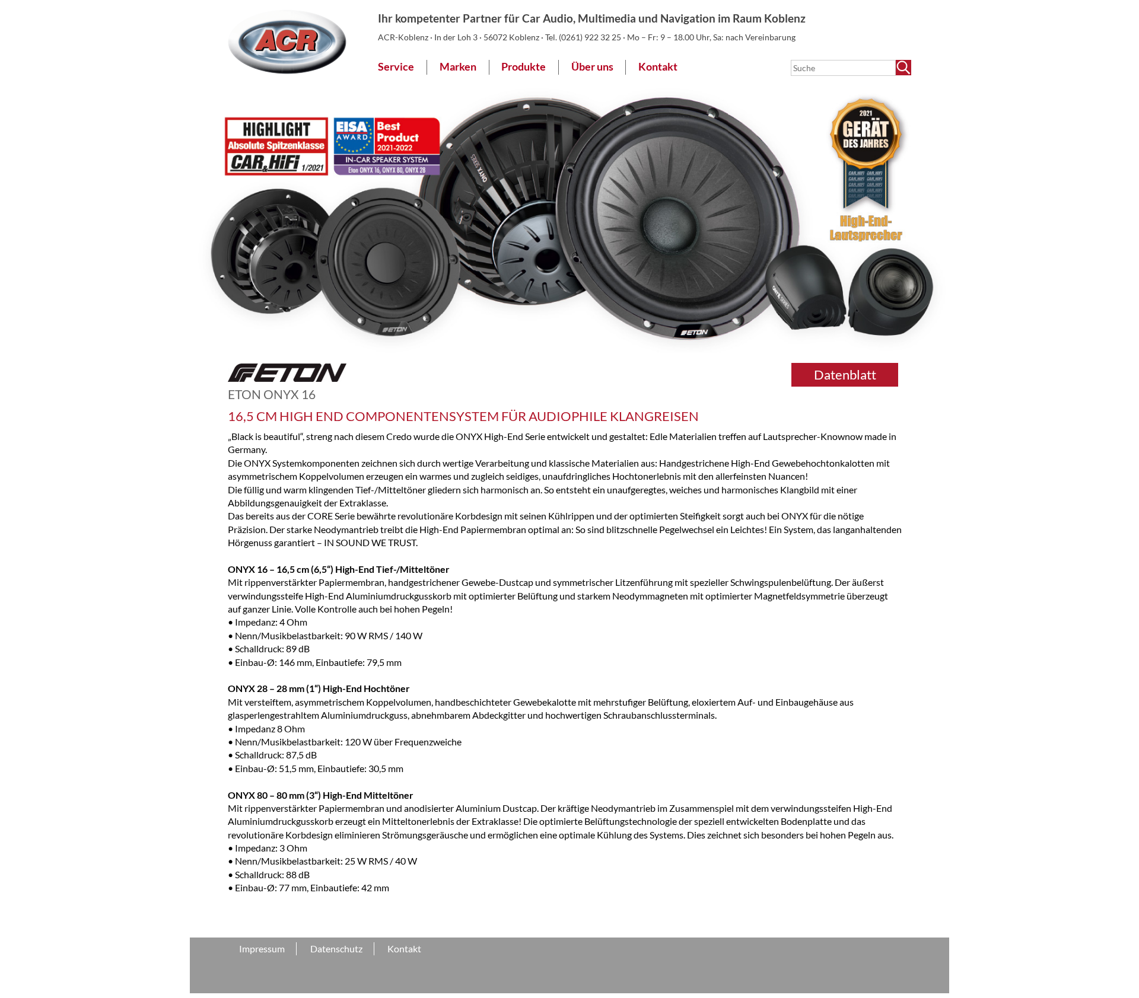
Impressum (262, 948)
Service (396, 66)
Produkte (523, 66)
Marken (458, 66)
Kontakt (657, 66)
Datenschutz (336, 948)
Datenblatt (845, 374)
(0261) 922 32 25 (591, 37)
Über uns (592, 66)
